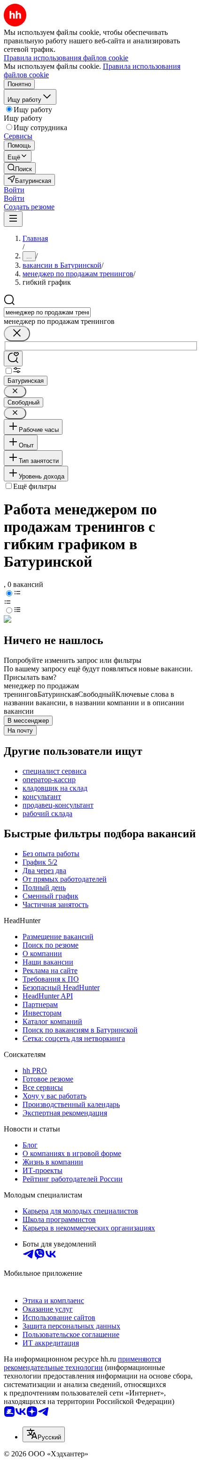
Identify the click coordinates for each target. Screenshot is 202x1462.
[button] (14, 190)
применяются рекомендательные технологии (82, 1363)
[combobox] (47, 312)
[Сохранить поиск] (13, 358)
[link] (20, 168)
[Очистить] (17, 333)
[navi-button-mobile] (13, 219)
